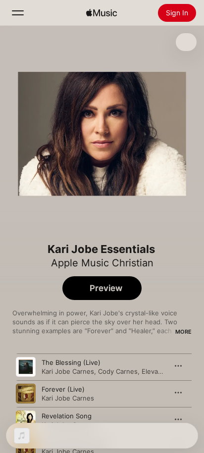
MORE (183, 331)
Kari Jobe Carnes (68, 371)
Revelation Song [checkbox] (67, 416)
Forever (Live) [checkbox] (63, 389)
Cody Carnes (118, 371)
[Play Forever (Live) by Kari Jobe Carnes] (26, 393)
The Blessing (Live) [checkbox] (71, 362)
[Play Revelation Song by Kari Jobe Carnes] (26, 420)
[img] (101, 12)
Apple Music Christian (102, 263)
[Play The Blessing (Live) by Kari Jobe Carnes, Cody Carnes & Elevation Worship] (26, 367)
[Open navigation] (18, 13)
